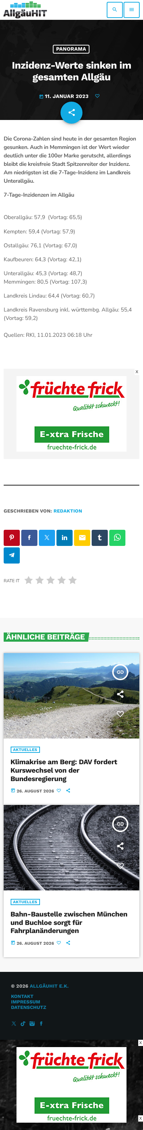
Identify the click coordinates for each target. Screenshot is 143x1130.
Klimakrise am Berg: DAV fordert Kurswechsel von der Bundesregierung (64, 770)
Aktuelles (25, 749)
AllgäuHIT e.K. (49, 986)
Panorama (71, 49)
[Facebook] (41, 1024)
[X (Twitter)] (14, 1024)
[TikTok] (23, 1024)
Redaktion (68, 511)
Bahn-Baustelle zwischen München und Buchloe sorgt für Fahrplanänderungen (69, 922)
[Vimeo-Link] (25, 9)
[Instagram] (32, 1024)
